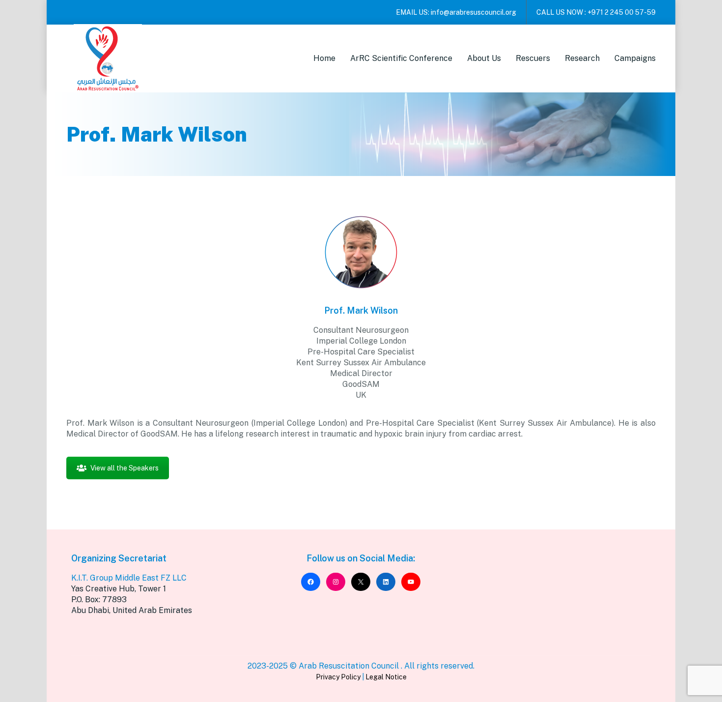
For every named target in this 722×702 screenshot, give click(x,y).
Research (582, 58)
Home (324, 58)
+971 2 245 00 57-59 (621, 12)
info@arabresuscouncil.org (473, 12)
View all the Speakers (124, 468)
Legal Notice (386, 677)
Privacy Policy (338, 677)
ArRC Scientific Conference (401, 58)
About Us (484, 58)
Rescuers (533, 58)
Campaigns (635, 58)
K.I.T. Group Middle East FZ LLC (129, 578)
